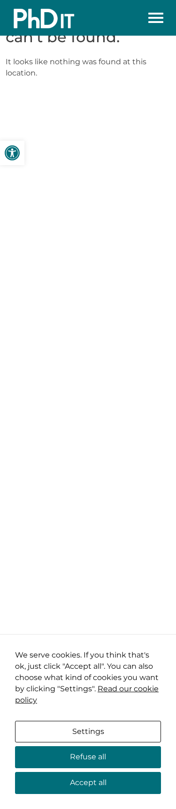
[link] (12, 153)
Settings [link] (88, 731)
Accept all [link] (88, 782)
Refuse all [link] (88, 756)
